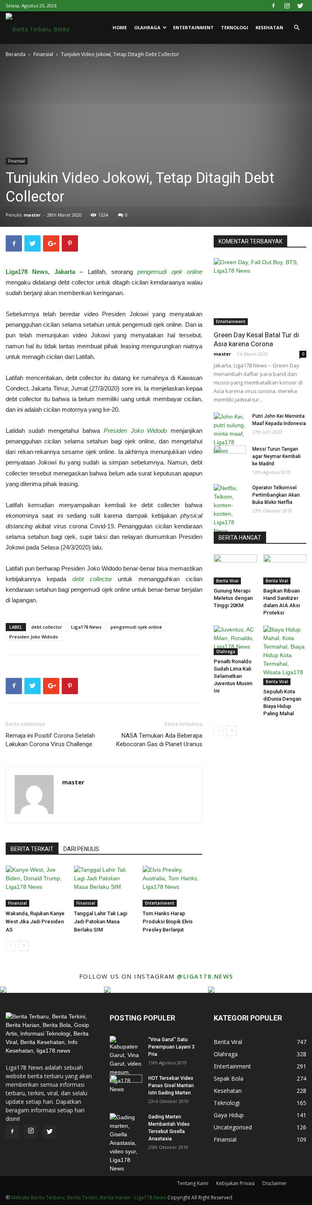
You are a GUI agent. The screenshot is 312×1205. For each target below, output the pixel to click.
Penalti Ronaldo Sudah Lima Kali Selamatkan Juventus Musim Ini (233, 676)
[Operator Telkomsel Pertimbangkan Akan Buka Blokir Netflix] (230, 509)
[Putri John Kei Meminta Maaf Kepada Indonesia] (230, 434)
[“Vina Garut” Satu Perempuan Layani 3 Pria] (126, 1065)
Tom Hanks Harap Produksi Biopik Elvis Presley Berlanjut (168, 921)
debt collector (46, 627)
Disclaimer (274, 1183)
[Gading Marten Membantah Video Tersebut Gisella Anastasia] (126, 1143)
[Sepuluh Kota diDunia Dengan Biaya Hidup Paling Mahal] (285, 655)
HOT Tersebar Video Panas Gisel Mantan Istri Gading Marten (171, 1085)
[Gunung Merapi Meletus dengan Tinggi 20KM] (235, 569)
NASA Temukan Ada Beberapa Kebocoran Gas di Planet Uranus (159, 740)
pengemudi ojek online (136, 627)
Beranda (16, 54)
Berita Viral (227, 581)
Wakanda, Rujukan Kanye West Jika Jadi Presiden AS (35, 921)
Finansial (43, 54)
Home (120, 27)
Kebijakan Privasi (235, 1183)
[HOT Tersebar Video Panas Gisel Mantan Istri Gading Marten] (126, 1086)
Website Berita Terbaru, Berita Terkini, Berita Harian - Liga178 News (88, 1197)
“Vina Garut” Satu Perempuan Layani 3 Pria (171, 1047)
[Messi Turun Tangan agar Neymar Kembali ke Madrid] (230, 456)
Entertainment (193, 27)
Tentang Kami (192, 1183)
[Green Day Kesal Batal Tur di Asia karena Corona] (260, 291)
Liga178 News (86, 627)
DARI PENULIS (81, 849)
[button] (296, 28)
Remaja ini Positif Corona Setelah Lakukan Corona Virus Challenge (50, 740)
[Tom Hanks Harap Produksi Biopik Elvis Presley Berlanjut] (172, 886)
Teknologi (234, 27)
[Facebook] (273, 5)
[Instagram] (287, 5)
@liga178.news (205, 976)
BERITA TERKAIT (32, 849)
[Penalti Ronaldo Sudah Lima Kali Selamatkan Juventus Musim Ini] (235, 640)
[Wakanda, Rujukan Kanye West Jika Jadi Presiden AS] (35, 886)
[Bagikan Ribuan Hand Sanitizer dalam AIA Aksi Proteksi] (285, 569)
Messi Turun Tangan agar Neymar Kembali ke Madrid (276, 456)
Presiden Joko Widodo (33, 637)
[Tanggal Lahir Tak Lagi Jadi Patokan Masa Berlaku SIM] (104, 886)
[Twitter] (300, 5)
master (32, 215)
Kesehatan (269, 27)
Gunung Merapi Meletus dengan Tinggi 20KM (233, 598)
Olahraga (147, 27)
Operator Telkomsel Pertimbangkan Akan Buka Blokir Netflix (276, 495)
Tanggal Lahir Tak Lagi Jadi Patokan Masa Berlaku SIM (100, 921)
